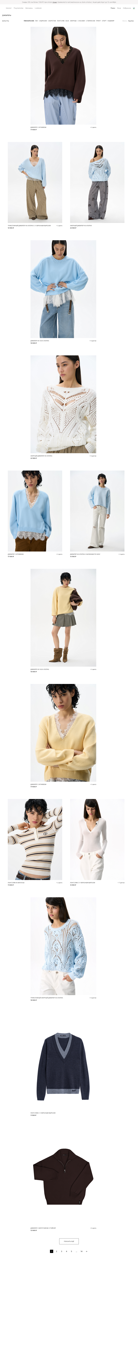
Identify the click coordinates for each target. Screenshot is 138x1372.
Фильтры (5, 21)
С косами (81, 21)
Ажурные (73, 21)
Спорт (104, 21)
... (76, 1251)
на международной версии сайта (84, 2)
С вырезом (43, 21)
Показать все (29, 21)
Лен (36, 21)
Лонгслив (60, 21)
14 (81, 1251)
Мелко (124, 21)
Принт (98, 21)
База (67, 21)
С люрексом (90, 21)
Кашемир (111, 21)
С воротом (52, 21)
